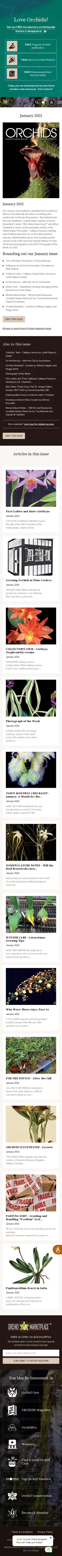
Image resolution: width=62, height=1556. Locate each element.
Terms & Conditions (22, 1531)
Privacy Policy (45, 1531)
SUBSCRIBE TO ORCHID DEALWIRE (31, 1361)
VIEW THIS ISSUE (14, 319)
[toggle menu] (59, 102)
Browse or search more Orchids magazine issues (27, 328)
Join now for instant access (39, 424)
